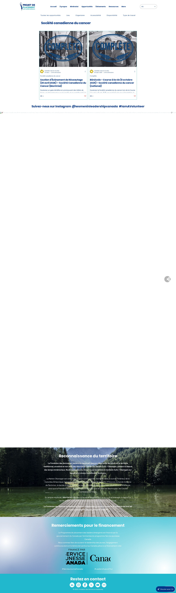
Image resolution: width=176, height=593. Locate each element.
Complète (93, 76)
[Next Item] (170, 279)
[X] (91, 585)
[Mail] (104, 585)
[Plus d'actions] (86, 71)
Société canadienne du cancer (50, 76)
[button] (68, 15)
